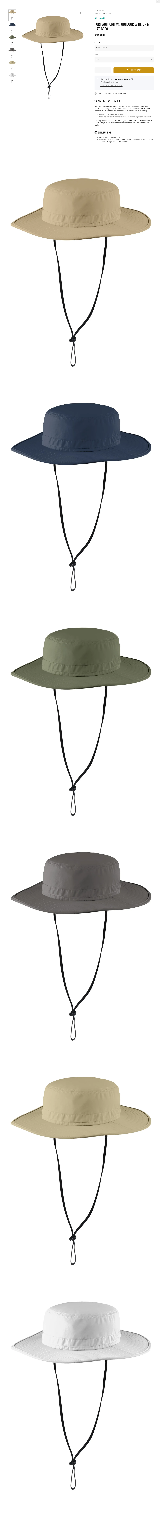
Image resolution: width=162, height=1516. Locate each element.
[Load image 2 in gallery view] (12, 27)
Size (96, 54)
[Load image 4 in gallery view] (12, 53)
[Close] (158, 1)
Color (97, 42)
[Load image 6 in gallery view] (12, 78)
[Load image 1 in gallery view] (12, 15)
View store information (111, 85)
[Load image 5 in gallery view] (12, 65)
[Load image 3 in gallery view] (12, 40)
